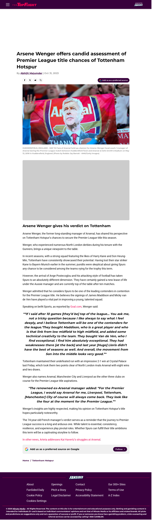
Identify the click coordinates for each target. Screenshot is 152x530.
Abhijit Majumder (31, 73)
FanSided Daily (35, 489)
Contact (80, 484)
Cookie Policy (34, 495)
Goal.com (76, 306)
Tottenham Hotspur (43, 460)
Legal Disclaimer (61, 495)
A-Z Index (113, 495)
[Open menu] (8, 4)
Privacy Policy (84, 489)
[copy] (41, 80)
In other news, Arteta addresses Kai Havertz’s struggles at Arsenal (61, 439)
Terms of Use (116, 489)
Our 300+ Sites (116, 484)
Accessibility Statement (89, 495)
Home (26, 460)
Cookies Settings (36, 500)
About (30, 484)
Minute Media (19, 509)
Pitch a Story (58, 489)
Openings (56, 484)
